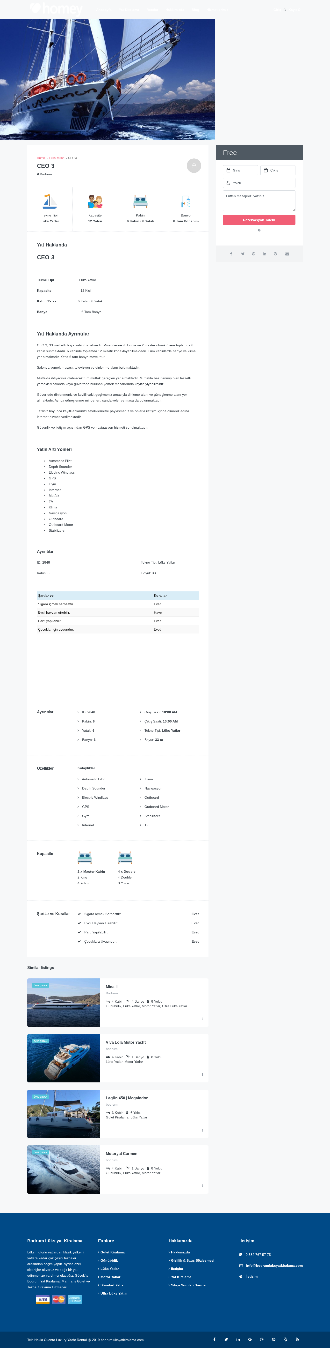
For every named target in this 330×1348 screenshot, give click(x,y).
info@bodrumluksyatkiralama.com (274, 1265)
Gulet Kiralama (112, 1252)
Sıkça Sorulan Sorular (189, 1285)
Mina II (111, 987)
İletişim (177, 1269)
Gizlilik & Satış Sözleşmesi (192, 1260)
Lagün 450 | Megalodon (127, 1098)
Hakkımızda (174, 10)
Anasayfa (104, 10)
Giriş (277, 10)
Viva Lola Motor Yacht (126, 1042)
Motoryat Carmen (121, 1154)
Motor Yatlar (110, 1277)
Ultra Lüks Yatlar (114, 1293)
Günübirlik (109, 1260)
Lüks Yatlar (109, 1269)
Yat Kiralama (129, 10)
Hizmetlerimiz (217, 10)
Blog (195, 10)
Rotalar (152, 10)
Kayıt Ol (294, 10)
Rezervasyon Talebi (259, 220)
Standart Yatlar (112, 1285)
